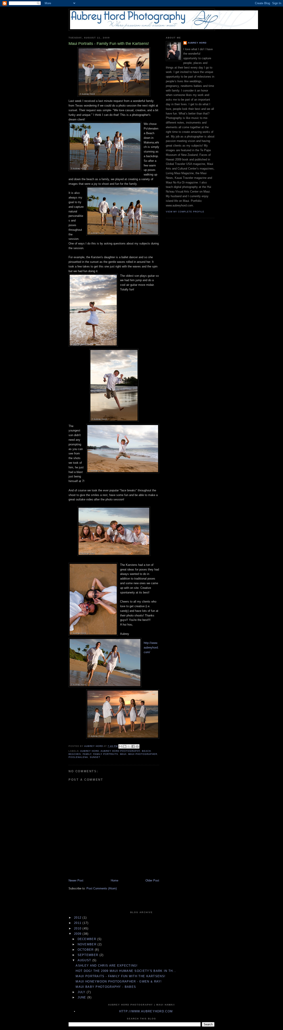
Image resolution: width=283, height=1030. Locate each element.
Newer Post (76, 880)
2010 (78, 928)
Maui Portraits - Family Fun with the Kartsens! (120, 976)
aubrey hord (89, 751)
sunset (95, 757)
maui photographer (142, 754)
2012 (78, 917)
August (85, 960)
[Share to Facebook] (133, 746)
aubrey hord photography (120, 751)
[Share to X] (129, 746)
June (83, 997)
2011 (78, 923)
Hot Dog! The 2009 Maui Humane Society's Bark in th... (126, 971)
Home (114, 880)
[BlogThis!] (124, 746)
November (88, 944)
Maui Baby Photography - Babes (106, 986)
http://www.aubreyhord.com (146, 1011)
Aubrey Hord (197, 43)
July (82, 992)
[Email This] (120, 746)
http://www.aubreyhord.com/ (151, 647)
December (88, 939)
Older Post (152, 880)
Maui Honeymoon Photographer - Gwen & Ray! (119, 981)
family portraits (105, 754)
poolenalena (78, 757)
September (88, 955)
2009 (78, 933)
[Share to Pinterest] (137, 746)
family (87, 754)
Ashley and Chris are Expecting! (107, 965)
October (86, 949)
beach (146, 751)
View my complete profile (185, 211)
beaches (75, 754)
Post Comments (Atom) (101, 888)
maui (123, 754)
